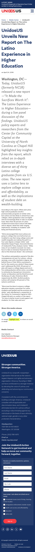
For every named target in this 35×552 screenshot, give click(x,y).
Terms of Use (18, 544)
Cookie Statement (24, 547)
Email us (4, 437)
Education (8, 511)
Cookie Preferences (8, 547)
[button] (32, 11)
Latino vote (8, 514)
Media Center (14, 20)
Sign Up (10, 521)
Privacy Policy (6, 544)
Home (3, 20)
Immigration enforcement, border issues (18, 505)
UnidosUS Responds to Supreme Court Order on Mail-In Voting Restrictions (16, 5)
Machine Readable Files (9, 545)
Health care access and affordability (16, 508)
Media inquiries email (9, 440)
